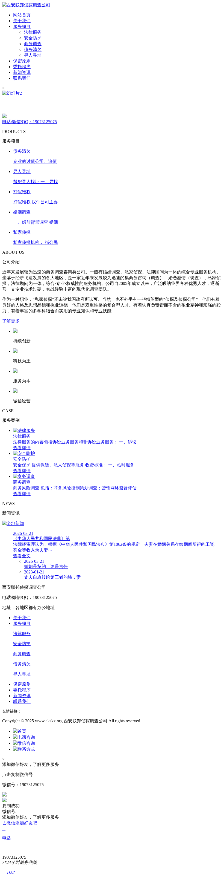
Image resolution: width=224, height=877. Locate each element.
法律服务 (33, 32)
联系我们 (22, 78)
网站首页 (22, 15)
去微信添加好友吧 (19, 823)
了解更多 (11, 321)
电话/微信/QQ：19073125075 (29, 121)
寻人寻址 (33, 55)
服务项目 (22, 26)
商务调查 (33, 43)
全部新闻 (15, 523)
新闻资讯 (22, 72)
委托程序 (22, 66)
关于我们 (22, 20)
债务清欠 (33, 49)
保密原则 (22, 61)
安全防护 (33, 38)
